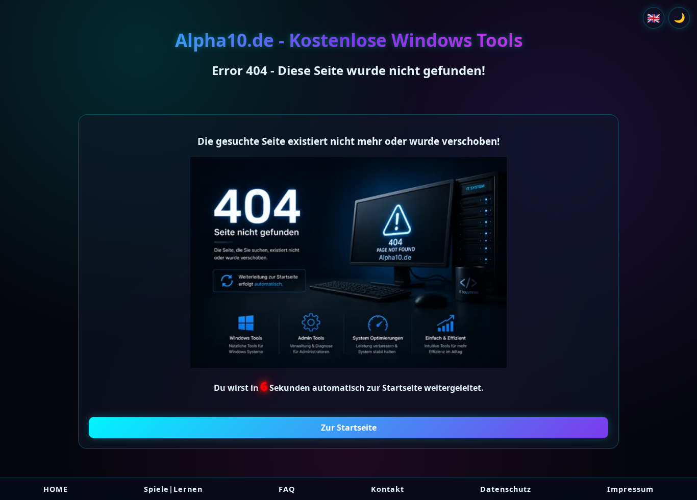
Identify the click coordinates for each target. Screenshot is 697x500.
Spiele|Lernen (173, 489)
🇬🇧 (653, 18)
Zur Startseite (349, 427)
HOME (55, 489)
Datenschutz (505, 489)
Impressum (630, 489)
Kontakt (387, 489)
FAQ (287, 489)
